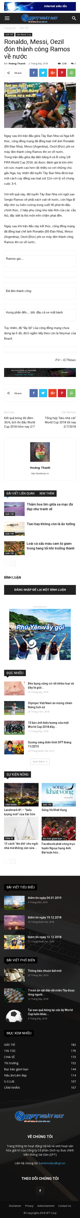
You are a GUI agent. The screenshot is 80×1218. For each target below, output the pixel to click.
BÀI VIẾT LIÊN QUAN (20, 493)
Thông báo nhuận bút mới (45, 970)
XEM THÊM (46, 493)
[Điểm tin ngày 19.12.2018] (14, 922)
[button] (74, 18)
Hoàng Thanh (17, 63)
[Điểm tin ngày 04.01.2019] (14, 903)
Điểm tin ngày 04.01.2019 (44, 897)
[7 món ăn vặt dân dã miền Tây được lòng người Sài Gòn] (14, 995)
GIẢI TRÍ (23, 28)
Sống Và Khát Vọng (54, 810)
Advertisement (45, 1206)
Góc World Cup (24, 34)
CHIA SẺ (9, 838)
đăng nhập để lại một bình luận (40, 589)
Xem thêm (39, 761)
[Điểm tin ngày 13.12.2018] (14, 942)
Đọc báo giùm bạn (52, 838)
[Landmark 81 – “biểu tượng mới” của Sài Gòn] (21, 794)
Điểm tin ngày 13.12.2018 (44, 937)
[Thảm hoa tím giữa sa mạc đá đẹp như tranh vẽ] (14, 509)
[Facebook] (40, 1191)
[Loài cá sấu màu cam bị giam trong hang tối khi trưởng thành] (14, 548)
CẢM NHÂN (11, 804)
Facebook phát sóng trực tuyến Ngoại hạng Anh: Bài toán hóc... (58, 848)
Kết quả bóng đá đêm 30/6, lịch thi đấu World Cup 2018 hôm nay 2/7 (19, 422)
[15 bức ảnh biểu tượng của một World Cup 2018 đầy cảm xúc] (14, 728)
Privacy (29, 1206)
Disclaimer (15, 1206)
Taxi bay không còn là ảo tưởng (51, 524)
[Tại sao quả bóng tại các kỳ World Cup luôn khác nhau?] (14, 1015)
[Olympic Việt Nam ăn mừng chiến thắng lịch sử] (14, 708)
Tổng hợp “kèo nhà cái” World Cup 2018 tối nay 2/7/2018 (60, 422)
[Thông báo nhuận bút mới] (14, 975)
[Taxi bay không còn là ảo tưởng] (14, 529)
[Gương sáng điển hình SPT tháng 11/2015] (14, 747)
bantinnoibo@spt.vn (52, 1163)
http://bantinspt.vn (40, 473)
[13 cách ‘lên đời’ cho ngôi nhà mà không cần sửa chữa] (21, 828)
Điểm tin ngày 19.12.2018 (44, 917)
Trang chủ (10, 28)
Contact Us (64, 1206)
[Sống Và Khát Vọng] (59, 794)
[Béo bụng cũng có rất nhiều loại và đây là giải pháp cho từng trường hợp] (14, 688)
